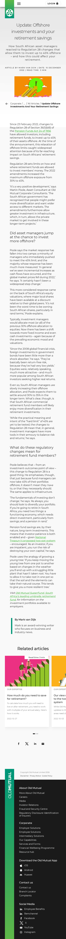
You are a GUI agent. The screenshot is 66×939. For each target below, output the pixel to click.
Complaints (25, 895)
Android (28, 870)
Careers (23, 797)
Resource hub (26, 852)
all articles (33, 103)
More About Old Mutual (32, 793)
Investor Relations (29, 805)
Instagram (29, 932)
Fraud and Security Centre (33, 809)
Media (22, 801)
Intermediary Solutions (31, 836)
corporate (15, 103)
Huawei (28, 874)
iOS (26, 865)
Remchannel (31, 913)
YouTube (28, 927)
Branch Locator (27, 891)
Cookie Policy (47, 776)
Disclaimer (24, 776)
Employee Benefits (34, 909)
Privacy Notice (35, 776)
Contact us (25, 887)
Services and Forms (29, 844)
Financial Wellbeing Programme (36, 848)
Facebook (29, 918)
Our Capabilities (27, 840)
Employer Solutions (29, 828)
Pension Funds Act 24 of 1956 (33, 131)
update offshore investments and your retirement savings (35, 105)
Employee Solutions (30, 832)
